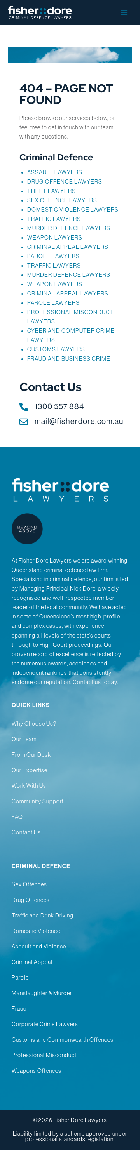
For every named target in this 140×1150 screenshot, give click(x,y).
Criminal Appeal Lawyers (67, 247)
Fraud (19, 1009)
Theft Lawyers (51, 191)
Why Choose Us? (34, 724)
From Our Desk (31, 755)
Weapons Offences (36, 1071)
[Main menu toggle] (124, 12)
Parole (20, 978)
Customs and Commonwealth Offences (63, 1040)
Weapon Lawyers (54, 238)
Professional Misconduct (44, 1055)
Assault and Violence (39, 946)
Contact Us (26, 832)
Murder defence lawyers (68, 228)
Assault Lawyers (54, 172)
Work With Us (29, 786)
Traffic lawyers (54, 219)
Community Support (38, 801)
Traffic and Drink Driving (43, 915)
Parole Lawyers (53, 303)
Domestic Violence (36, 931)
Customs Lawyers (56, 349)
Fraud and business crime (68, 359)
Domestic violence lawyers (73, 210)
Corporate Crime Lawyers (45, 1024)
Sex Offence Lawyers (62, 200)
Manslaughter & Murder (42, 993)
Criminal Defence (56, 157)
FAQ (17, 817)
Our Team (24, 739)
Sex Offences (29, 884)
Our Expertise (29, 770)
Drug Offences (31, 900)
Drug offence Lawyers (64, 182)
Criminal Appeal (32, 962)
